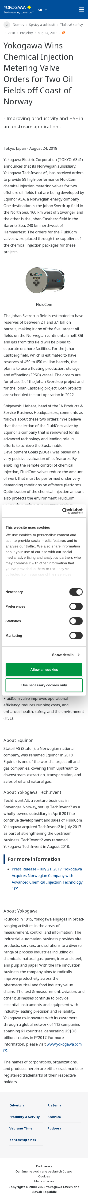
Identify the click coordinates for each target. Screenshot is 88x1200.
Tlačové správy (71, 24)
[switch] (76, 606)
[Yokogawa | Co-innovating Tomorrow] (19, 9)
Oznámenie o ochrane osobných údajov (44, 1171)
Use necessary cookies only (44, 685)
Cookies (44, 1176)
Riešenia (54, 1105)
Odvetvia (16, 1105)
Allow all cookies (44, 670)
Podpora (54, 1128)
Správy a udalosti (42, 24)
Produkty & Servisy (24, 1117)
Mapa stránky (44, 1181)
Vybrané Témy (20, 1128)
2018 (11, 33)
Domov (18, 24)
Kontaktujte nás (22, 1140)
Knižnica (54, 1117)
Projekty (26, 33)
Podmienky (44, 1166)
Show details (62, 655)
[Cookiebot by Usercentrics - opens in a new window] (63, 511)
